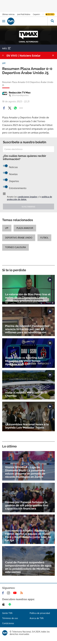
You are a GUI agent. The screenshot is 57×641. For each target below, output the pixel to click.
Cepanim (36, 14)
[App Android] (10, 604)
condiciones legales (27, 196)
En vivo (51, 14)
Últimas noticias (8, 14)
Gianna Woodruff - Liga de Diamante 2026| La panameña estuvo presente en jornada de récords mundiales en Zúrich (25, 472)
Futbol (44, 237)
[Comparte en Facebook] (4, 108)
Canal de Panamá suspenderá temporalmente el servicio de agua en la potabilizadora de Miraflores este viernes (28, 567)
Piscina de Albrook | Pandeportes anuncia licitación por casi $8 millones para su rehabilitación (27, 329)
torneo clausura (15, 247)
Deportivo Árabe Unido (18, 237)
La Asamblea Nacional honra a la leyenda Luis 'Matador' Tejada (27, 426)
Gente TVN (7, 613)
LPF (6, 228)
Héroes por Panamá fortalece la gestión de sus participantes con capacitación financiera (26, 505)
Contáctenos (8, 623)
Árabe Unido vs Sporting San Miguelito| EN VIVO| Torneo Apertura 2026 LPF (24, 361)
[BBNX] (4, 632)
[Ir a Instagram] (9, 593)
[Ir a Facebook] (3, 593)
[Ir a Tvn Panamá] (27, 21)
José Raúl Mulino (23, 14)
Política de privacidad (40, 613)
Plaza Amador (25, 228)
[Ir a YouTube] (15, 593)
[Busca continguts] (52, 21)
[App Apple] (4, 604)
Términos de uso (10, 618)
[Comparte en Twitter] (10, 108)
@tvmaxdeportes (20, 95)
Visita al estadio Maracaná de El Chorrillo (26, 394)
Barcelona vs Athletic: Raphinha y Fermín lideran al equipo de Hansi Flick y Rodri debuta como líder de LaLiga (28, 535)
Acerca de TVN (36, 618)
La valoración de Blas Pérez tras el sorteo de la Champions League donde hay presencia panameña (27, 297)
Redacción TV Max (20, 92)
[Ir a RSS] (22, 593)
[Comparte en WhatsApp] (15, 108)
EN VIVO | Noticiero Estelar (23, 55)
